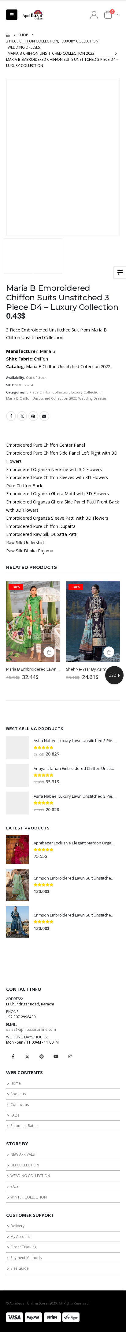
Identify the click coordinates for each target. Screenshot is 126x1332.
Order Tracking (23, 1246)
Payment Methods (26, 1257)
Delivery (17, 1225)
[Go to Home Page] (8, 35)
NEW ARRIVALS (22, 1154)
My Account (20, 1236)
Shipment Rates (24, 1125)
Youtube (56, 1056)
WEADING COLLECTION (30, 1175)
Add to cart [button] (48, 651)
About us (18, 1093)
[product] (17, 747)
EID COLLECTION (24, 1164)
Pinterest (33, 416)
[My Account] (94, 15)
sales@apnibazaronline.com (31, 1029)
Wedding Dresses (92, 398)
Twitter (22, 416)
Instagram (70, 1056)
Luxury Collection (86, 392)
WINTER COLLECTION (28, 1197)
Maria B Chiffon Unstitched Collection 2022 (41, 398)
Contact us (19, 1104)
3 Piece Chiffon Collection (48, 392)
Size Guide (19, 1268)
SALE (14, 1186)
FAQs (15, 1115)
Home (15, 1083)
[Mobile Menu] (11, 14)
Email (44, 416)
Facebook (11, 416)
